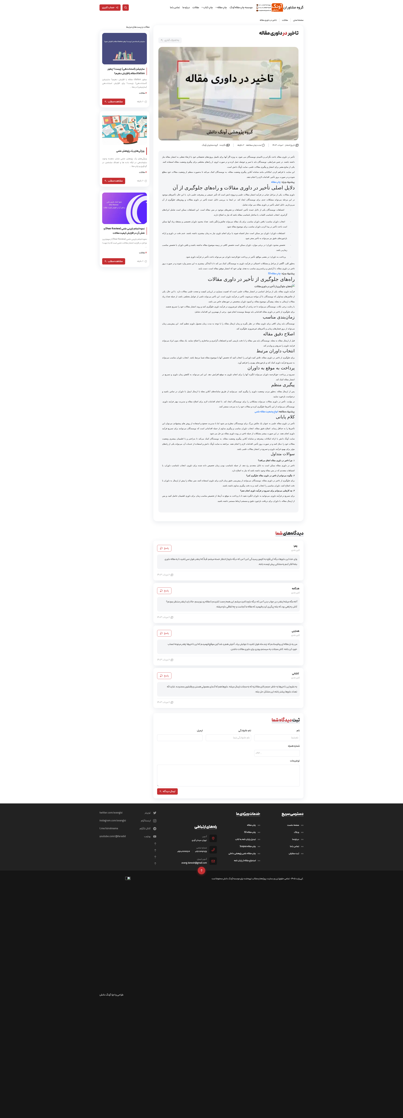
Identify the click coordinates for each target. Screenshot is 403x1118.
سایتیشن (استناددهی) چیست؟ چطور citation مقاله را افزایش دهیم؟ (126, 71)
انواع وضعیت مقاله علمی (266, 412)
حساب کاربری (108, 7)
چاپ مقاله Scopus (248, 846)
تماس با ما (175, 7)
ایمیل (200, 731)
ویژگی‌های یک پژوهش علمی (130, 151)
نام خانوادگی (244, 731)
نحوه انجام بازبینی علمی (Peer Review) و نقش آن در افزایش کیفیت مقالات (124, 231)
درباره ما (186, 7)
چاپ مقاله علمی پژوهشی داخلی (242, 853)
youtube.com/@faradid (112, 836)
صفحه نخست (293, 825)
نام (298, 731)
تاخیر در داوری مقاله (268, 20)
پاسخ (166, 548)
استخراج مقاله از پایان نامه (245, 860)
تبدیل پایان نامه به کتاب (245, 839)
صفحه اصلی (298, 20)
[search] (125, 7)
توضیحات (295, 761)
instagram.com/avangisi (112, 821)
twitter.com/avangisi (110, 813)
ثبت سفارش (294, 853)
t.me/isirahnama (108, 829)
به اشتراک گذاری (171, 40)
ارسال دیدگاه (169, 791)
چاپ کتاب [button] (208, 7)
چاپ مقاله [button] (222, 7)
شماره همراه (294, 746)
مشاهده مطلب (115, 102)
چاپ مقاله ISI (274, 274)
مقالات (195, 7)
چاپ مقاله (276, 182)
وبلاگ (296, 832)
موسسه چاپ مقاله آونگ (241, 7)
